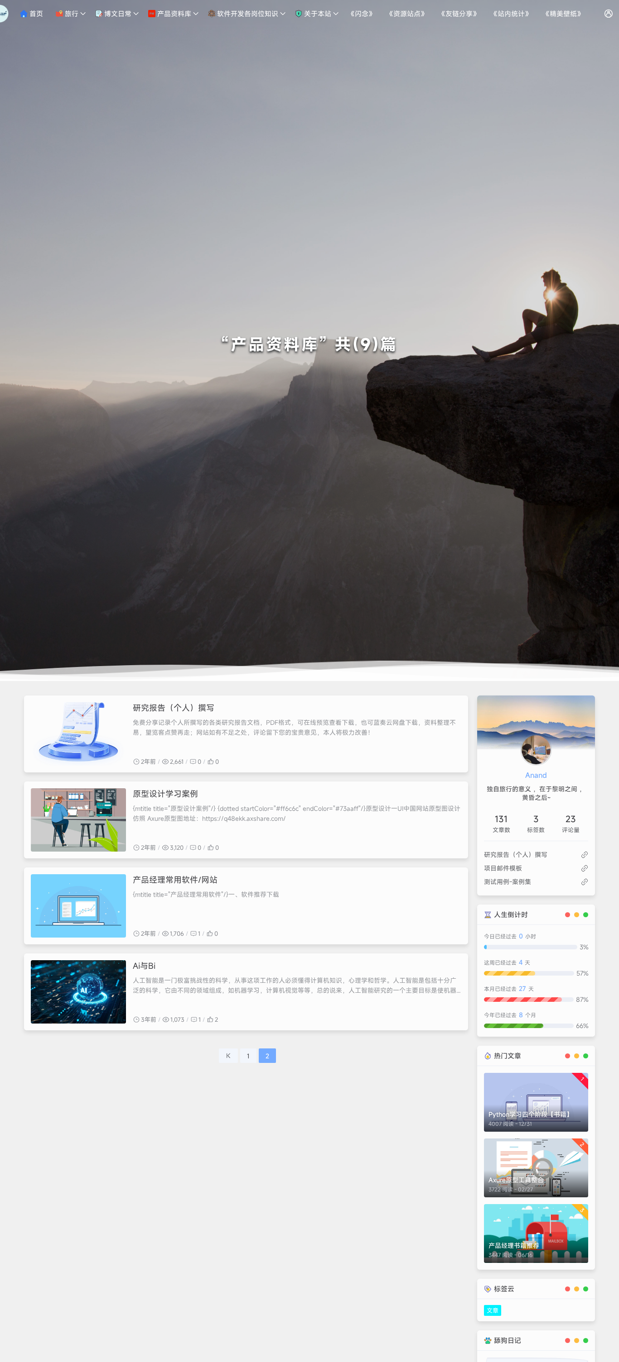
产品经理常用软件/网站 (175, 879)
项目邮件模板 (503, 868)
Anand (536, 775)
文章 (492, 1310)
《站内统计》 (511, 13)
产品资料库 (173, 13)
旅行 (70, 13)
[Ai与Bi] (78, 992)
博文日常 (116, 13)
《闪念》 (361, 13)
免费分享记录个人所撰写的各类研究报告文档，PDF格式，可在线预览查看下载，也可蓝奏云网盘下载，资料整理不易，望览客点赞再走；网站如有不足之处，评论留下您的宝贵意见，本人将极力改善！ (294, 727)
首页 (35, 13)
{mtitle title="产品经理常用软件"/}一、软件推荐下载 (206, 894)
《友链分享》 (459, 13)
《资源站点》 (407, 13)
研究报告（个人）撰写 (173, 707)
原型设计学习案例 (165, 793)
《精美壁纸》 (563, 13)
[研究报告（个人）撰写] (78, 734)
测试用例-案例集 (507, 881)
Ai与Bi (144, 965)
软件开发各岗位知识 (246, 13)
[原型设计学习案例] (78, 820)
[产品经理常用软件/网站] (78, 906)
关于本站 (316, 13)
